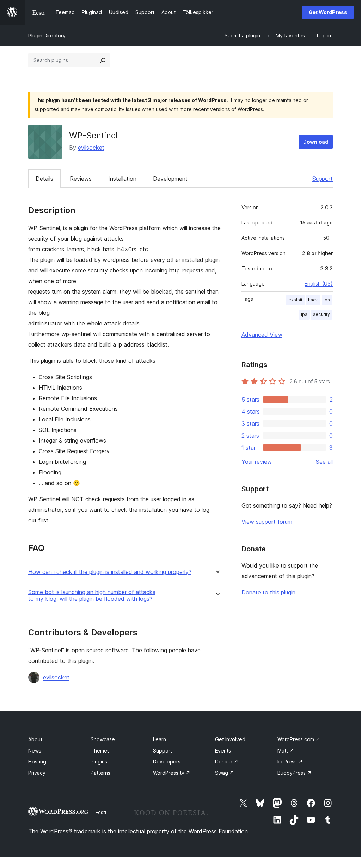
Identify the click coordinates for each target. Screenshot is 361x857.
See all (324, 461)
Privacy (36, 773)
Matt (285, 751)
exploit (295, 299)
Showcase (103, 739)
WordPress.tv (171, 773)
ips (304, 314)
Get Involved (230, 739)
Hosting (37, 762)
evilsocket (91, 147)
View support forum (266, 521)
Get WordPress (327, 12)
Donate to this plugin (268, 592)
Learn (159, 739)
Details (44, 178)
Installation (122, 178)
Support (322, 178)
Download (315, 142)
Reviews (81, 178)
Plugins (99, 762)
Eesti (101, 812)
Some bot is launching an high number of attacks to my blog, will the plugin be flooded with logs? (91, 595)
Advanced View (261, 334)
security (321, 314)
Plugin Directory (47, 35)
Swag (224, 773)
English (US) (319, 284)
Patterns (100, 773)
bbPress (290, 762)
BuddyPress (294, 773)
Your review (256, 461)
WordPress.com (298, 739)
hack (313, 299)
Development (170, 178)
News (34, 751)
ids (327, 299)
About (35, 739)
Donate (226, 762)
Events (223, 751)
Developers (166, 762)
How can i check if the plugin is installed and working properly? (109, 572)
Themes (100, 751)
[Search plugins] (103, 60)
